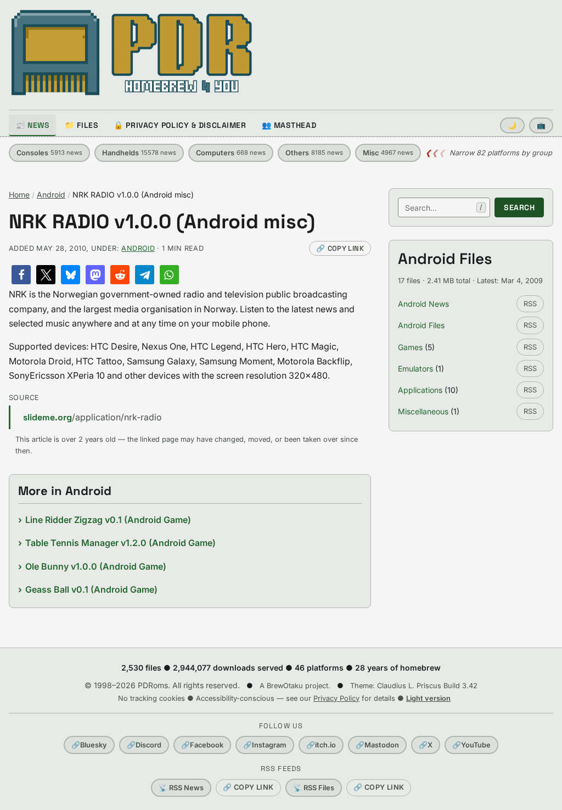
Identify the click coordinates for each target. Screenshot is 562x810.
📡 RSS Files (313, 788)
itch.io (321, 745)
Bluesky (89, 745)
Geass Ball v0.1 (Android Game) (91, 589)
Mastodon (377, 745)
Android (51, 194)
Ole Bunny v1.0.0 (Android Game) (95, 566)
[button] (21, 274)
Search (519, 207)
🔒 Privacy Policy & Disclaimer (180, 125)
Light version (428, 698)
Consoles (49, 153)
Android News (423, 303)
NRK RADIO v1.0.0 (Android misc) (162, 222)
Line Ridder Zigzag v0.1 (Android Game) (108, 519)
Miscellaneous (423, 411)
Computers (231, 153)
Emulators (415, 368)
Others (314, 153)
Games (410, 347)
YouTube (471, 745)
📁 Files (81, 125)
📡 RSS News (181, 788)
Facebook (202, 745)
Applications (420, 390)
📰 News (32, 125)
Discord (144, 745)
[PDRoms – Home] (132, 53)
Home (19, 194)
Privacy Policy (336, 698)
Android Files (421, 325)
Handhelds (139, 153)
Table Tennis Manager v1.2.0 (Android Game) (120, 542)
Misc (388, 153)
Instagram (264, 745)
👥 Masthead (289, 125)
